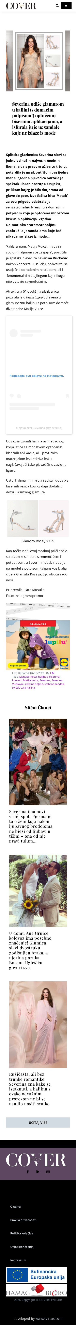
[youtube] (38, 1172)
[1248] (38, 30)
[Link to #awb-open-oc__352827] (57, 5)
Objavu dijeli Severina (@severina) (39, 427)
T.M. (52, 673)
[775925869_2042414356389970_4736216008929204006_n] (38, 983)
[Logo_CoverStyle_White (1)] (36, 1153)
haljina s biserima (49, 676)
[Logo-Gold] (21, 3)
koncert (17, 680)
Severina (45, 680)
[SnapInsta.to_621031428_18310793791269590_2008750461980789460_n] (38, 856)
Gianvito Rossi (28, 676)
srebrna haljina (34, 684)
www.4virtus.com (48, 1318)
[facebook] (28, 1172)
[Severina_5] (38, 720)
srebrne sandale (54, 684)
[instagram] (48, 1172)
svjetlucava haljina (23, 687)
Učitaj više (38, 1122)
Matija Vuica (30, 680)
